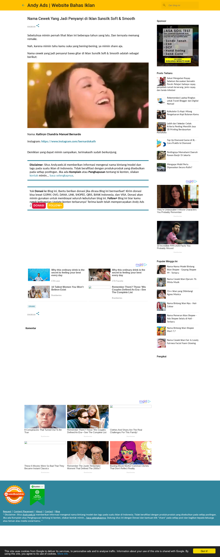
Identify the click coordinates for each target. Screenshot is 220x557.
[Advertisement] (88, 237)
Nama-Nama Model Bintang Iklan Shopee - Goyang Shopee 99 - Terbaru (181, 269)
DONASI (39, 205)
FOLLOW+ (55, 205)
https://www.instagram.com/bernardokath (68, 141)
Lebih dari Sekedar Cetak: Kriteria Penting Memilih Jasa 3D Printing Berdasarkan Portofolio (176, 128)
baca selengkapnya (61, 175)
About (39, 511)
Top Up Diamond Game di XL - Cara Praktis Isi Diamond (181, 141)
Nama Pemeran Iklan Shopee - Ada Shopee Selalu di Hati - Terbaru (182, 318)
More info (62, 553)
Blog (57, 511)
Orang (32, 306)
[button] (38, 26)
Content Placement (24, 511)
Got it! (204, 551)
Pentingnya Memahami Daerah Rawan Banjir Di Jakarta (182, 154)
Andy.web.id (29, 514)
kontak (34, 175)
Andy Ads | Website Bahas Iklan (61, 5)
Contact (49, 511)
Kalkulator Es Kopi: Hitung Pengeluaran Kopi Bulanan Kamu (183, 113)
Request (7, 511)
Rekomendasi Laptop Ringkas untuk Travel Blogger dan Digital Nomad (182, 101)
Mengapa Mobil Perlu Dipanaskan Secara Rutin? (179, 166)
